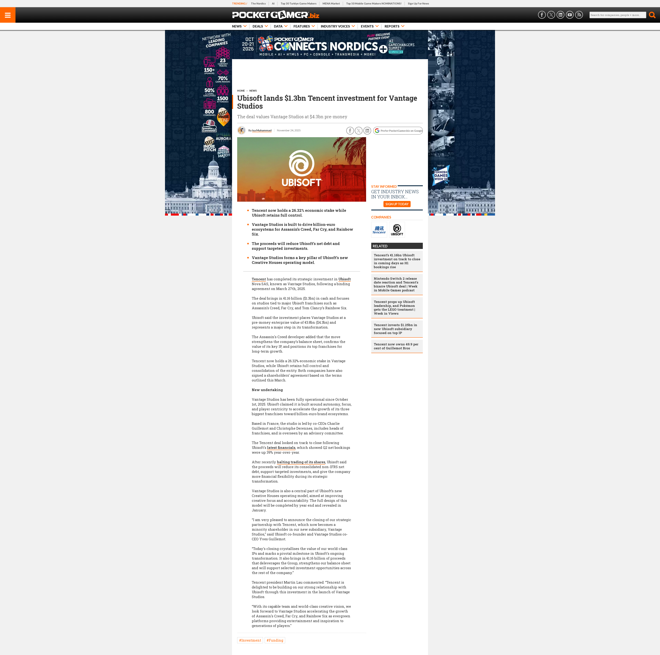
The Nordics (258, 3)
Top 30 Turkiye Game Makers (298, 3)
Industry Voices (335, 26)
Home (241, 90)
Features (302, 26)
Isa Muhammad (262, 130)
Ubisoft (344, 279)
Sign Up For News (418, 3)
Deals (258, 26)
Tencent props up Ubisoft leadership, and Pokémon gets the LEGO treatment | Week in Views (394, 307)
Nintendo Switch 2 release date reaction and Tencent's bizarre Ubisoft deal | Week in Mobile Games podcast (396, 284)
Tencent (259, 279)
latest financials (281, 447)
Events (367, 26)
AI (273, 3)
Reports (392, 26)
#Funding (275, 640)
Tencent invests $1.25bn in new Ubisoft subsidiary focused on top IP (395, 329)
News (237, 26)
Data (278, 26)
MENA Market (331, 3)
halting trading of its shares (301, 462)
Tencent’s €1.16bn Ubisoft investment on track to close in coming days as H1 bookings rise (397, 261)
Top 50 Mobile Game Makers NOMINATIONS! (374, 3)
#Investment (250, 640)
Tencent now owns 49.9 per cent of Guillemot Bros (396, 346)
